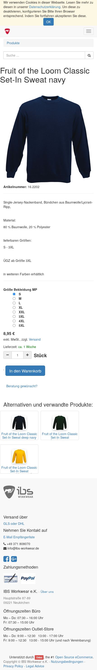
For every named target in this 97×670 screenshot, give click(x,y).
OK (48, 22)
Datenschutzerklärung (44, 6)
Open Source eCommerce (74, 657)
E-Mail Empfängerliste (19, 537)
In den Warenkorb (25, 371)
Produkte (13, 43)
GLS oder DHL (13, 523)
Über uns (47, 591)
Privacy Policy (13, 666)
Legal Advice (35, 666)
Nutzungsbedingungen (67, 661)
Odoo (39, 657)
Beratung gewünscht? (21, 386)
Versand (35, 339)
